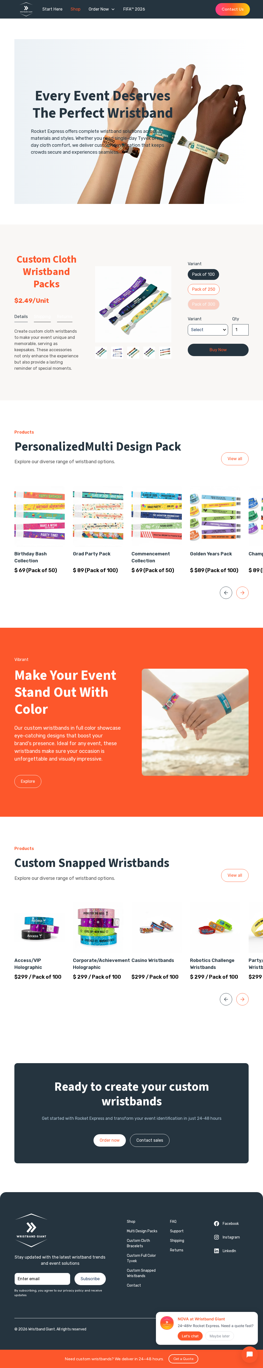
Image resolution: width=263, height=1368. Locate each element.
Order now (110, 1140)
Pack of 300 (203, 304)
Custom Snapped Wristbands (141, 1273)
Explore (28, 781)
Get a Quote (183, 1359)
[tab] (21, 317)
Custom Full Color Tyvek (141, 1258)
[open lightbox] (133, 304)
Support (177, 1231)
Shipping (177, 1240)
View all (235, 458)
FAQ (173, 1221)
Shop (131, 1221)
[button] (101, 9)
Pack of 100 (203, 274)
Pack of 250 (203, 289)
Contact (134, 1285)
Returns (176, 1250)
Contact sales (149, 1140)
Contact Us (233, 9)
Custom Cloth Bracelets (138, 1243)
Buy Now (218, 349)
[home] (28, 9)
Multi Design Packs (142, 1231)
